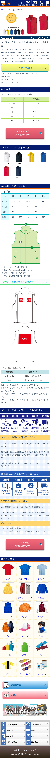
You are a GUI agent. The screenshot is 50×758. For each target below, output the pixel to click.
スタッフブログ (30, 750)
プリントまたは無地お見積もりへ (23, 133)
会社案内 (17, 750)
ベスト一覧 (11, 10)
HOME (3, 10)
